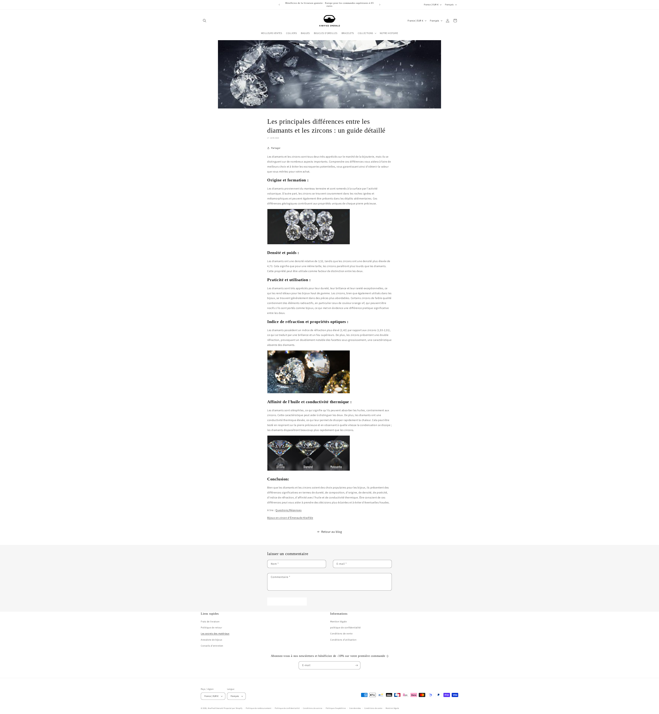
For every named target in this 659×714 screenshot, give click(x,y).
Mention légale (338, 621)
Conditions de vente (341, 633)
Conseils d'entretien (212, 645)
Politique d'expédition (336, 708)
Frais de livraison (210, 621)
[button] (204, 20)
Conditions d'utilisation (343, 639)
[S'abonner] (356, 665)
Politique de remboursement (258, 708)
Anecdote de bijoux (211, 639)
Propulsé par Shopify (233, 708)
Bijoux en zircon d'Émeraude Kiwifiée (290, 518)
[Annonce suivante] (380, 4)
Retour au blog (331, 532)
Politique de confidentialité (287, 708)
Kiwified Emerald (215, 708)
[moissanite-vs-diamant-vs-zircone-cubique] (308, 470)
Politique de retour (211, 627)
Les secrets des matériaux (215, 633)
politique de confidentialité (345, 627)
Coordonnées (355, 708)
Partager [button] (276, 147)
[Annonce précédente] (279, 4)
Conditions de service (312, 708)
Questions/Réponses (288, 510)
